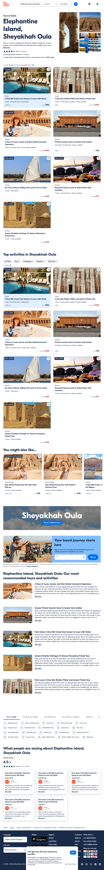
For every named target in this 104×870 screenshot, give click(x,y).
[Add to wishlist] (48, 69)
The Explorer (77, 855)
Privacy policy (53, 844)
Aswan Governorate (24, 828)
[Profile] (97, 4)
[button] (27, 87)
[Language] (89, 3)
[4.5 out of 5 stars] (9, 51)
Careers (77, 841)
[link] (27, 87)
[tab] (11, 717)
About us (78, 838)
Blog (76, 844)
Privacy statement (32, 566)
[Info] (33, 65)
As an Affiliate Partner (90, 844)
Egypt (12, 828)
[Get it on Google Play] (39, 839)
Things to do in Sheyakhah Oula (44, 828)
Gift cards (78, 851)
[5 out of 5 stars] (18, 778)
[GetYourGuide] (6, 4)
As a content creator (89, 841)
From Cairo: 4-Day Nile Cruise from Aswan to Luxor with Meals (17, 774)
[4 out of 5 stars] (18, 804)
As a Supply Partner (89, 838)
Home (5, 828)
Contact (51, 838)
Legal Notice (52, 841)
